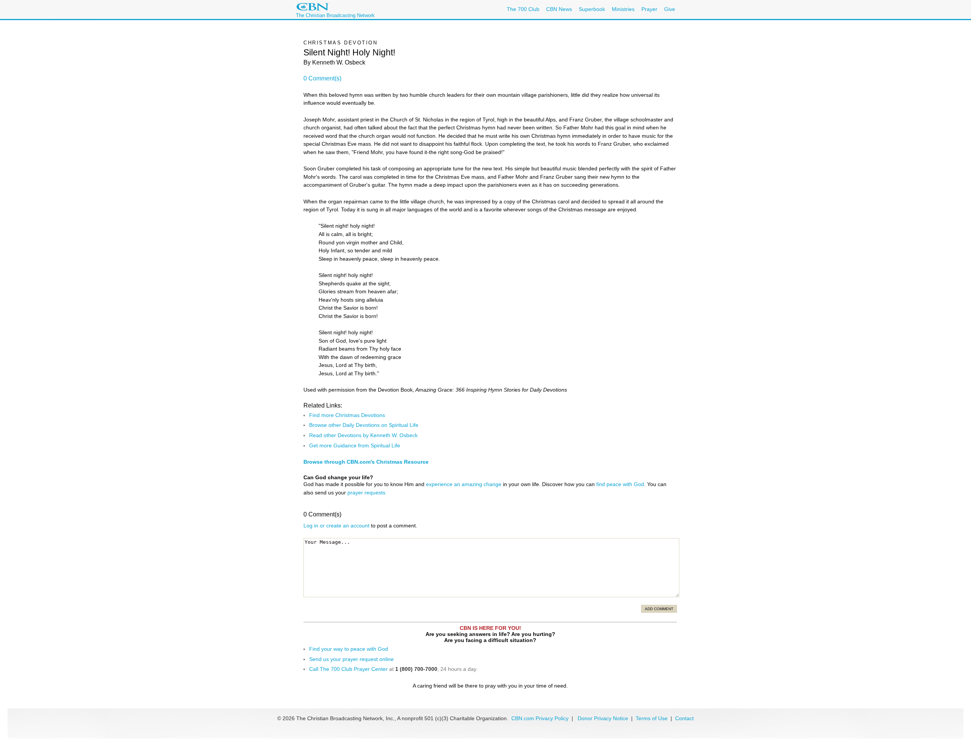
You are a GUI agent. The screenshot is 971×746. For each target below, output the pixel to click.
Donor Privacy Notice (603, 718)
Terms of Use (652, 718)
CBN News (559, 9)
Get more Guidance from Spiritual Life (354, 445)
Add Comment (659, 609)
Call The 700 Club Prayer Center (348, 669)
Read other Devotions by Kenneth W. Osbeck (363, 435)
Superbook (592, 9)
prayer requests (366, 492)
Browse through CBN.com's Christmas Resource (366, 462)
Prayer (649, 9)
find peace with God (620, 484)
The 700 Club (523, 9)
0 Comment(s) (322, 78)
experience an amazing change (463, 484)
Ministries (623, 9)
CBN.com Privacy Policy (540, 718)
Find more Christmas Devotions (347, 415)
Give (669, 9)
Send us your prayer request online (351, 659)
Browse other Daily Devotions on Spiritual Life (363, 425)
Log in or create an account (336, 526)
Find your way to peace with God (348, 649)
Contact (684, 718)
